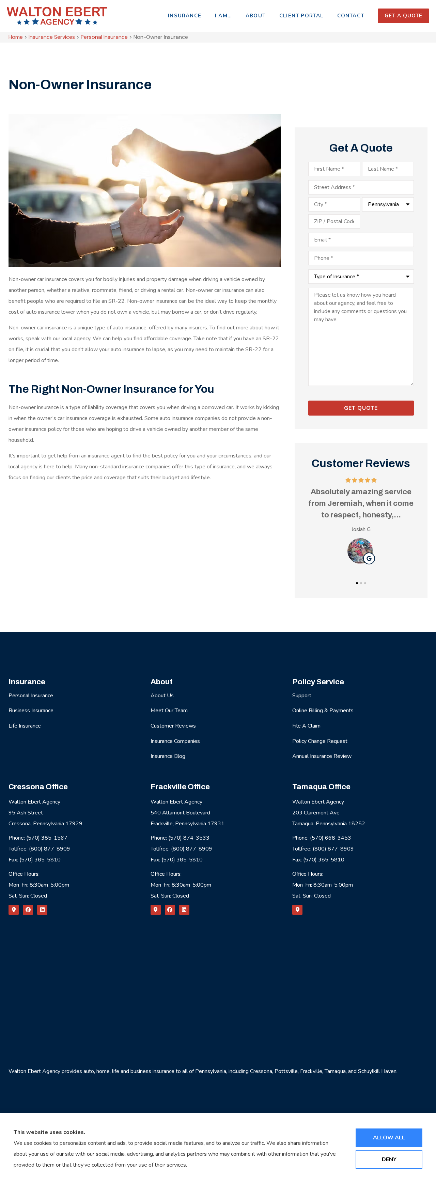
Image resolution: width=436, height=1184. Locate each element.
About (256, 15)
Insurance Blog (168, 756)
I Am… (223, 15)
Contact (350, 15)
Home (16, 37)
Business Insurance (31, 710)
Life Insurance (25, 726)
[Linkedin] (42, 910)
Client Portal (301, 15)
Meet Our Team (169, 710)
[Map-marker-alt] (14, 910)
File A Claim (306, 726)
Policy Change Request (319, 741)
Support (301, 695)
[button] (357, 583)
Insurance (184, 15)
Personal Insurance (104, 37)
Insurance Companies (175, 741)
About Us (162, 695)
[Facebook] (28, 910)
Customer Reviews (173, 726)
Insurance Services (52, 37)
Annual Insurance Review (322, 756)
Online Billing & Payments (323, 710)
